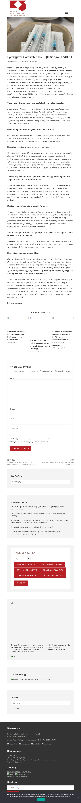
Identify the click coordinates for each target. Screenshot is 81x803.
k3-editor (26, 61)
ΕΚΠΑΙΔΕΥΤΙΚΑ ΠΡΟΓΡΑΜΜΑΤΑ (18, 776)
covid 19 (34, 61)
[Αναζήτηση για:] (40, 482)
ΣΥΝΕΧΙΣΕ (21, 583)
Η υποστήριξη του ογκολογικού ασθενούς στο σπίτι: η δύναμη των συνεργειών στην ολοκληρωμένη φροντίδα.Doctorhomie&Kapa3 (39, 521)
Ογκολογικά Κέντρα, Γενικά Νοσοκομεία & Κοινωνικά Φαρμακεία (31, 760)
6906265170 (51, 740)
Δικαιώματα (12, 755)
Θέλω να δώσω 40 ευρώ (27, 576)
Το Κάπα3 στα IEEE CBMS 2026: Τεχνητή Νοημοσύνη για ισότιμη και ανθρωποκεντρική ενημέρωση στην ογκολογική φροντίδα (36, 533)
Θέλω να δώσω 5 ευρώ (26, 564)
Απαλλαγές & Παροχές (16, 758)
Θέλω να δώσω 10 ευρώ (52, 564)
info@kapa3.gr (22, 736)
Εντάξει (41, 800)
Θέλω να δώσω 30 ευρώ (53, 570)
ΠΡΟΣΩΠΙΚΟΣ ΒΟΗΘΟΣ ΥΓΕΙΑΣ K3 (19, 772)
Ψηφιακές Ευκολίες (14, 762)
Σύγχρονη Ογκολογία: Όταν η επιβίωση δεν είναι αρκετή (32, 527)
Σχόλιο (13, 378)
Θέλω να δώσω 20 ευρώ (27, 570)
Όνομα (13, 409)
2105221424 (11, 736)
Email (12, 419)
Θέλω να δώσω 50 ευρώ (53, 576)
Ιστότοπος (14, 428)
